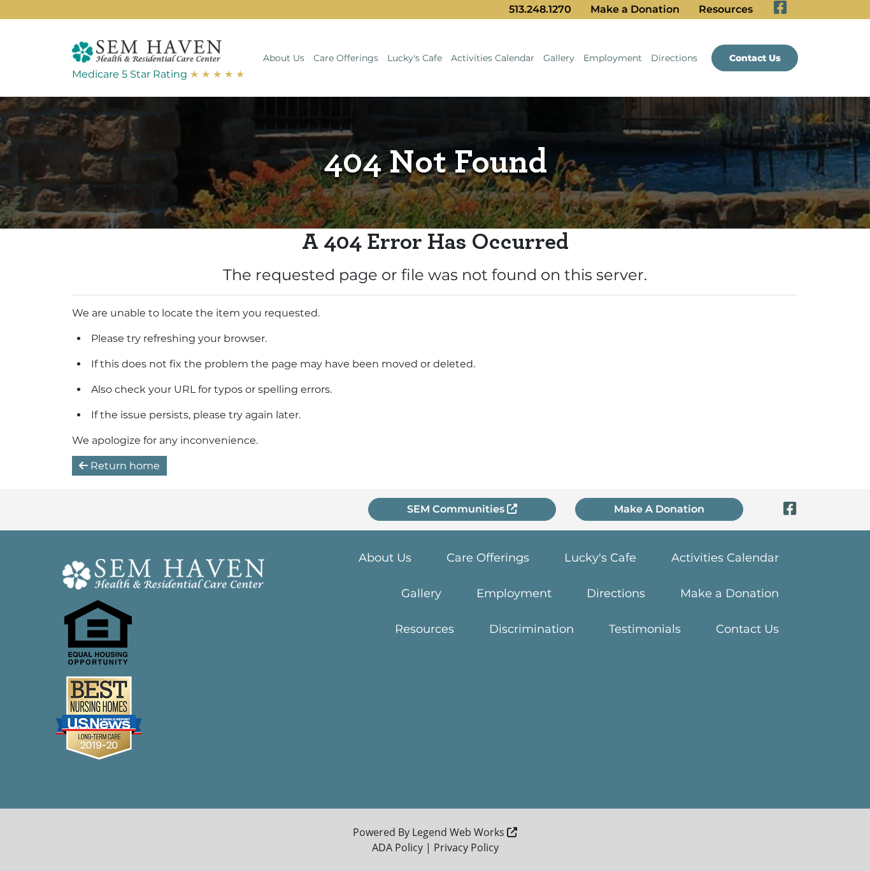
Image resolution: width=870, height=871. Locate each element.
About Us (283, 58)
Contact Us (755, 58)
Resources (726, 9)
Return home (124, 466)
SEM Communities (457, 509)
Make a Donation (635, 9)
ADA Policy (397, 847)
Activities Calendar (492, 58)
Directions (674, 58)
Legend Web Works (459, 832)
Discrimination (531, 629)
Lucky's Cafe (414, 58)
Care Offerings (345, 58)
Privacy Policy (466, 847)
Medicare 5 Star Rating (158, 74)
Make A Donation (659, 509)
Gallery (558, 58)
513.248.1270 (540, 9)
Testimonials (645, 629)
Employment (612, 58)
